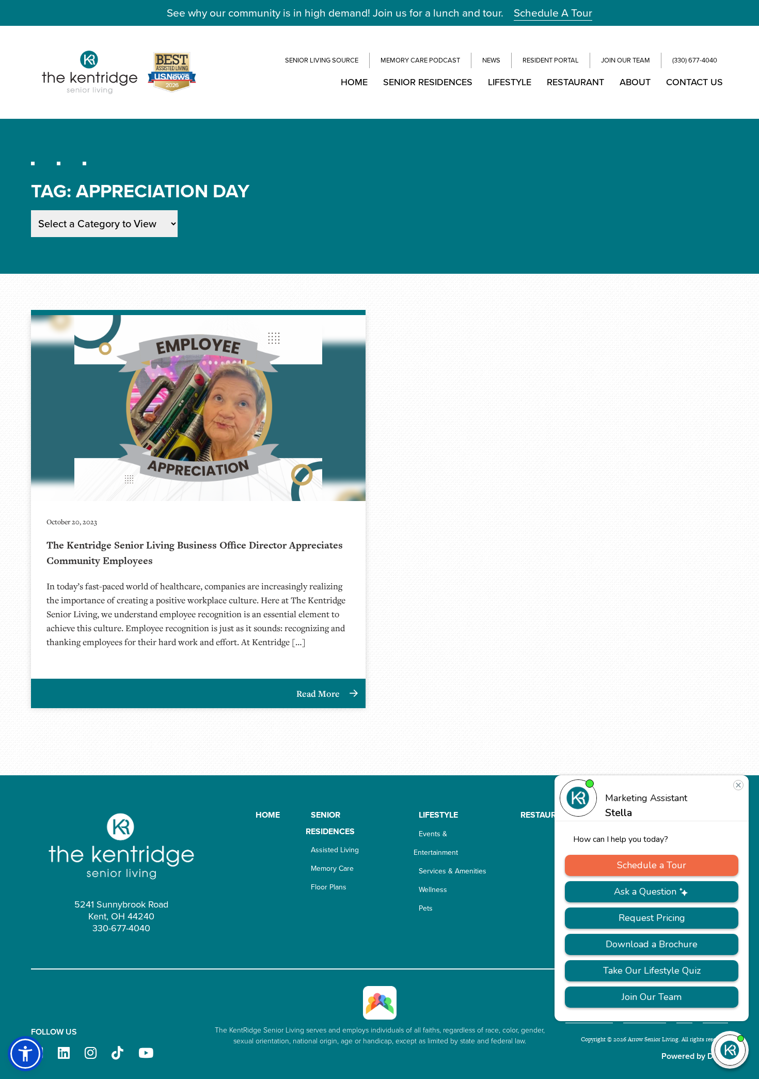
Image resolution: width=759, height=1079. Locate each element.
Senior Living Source (321, 60)
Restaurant (575, 82)
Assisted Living (335, 850)
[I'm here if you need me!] (730, 1050)
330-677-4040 (121, 928)
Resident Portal (551, 60)
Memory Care (332, 868)
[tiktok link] (117, 1053)
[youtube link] (145, 1053)
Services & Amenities (452, 871)
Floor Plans (328, 887)
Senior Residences (427, 82)
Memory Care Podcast (420, 60)
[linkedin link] (64, 1053)
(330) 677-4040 (694, 60)
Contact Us (694, 82)
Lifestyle (509, 82)
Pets (426, 908)
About (635, 82)
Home (354, 82)
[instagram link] (91, 1053)
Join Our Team (625, 60)
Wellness (433, 889)
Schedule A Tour (553, 13)
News (491, 60)
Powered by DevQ (694, 1056)
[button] (25, 1054)
